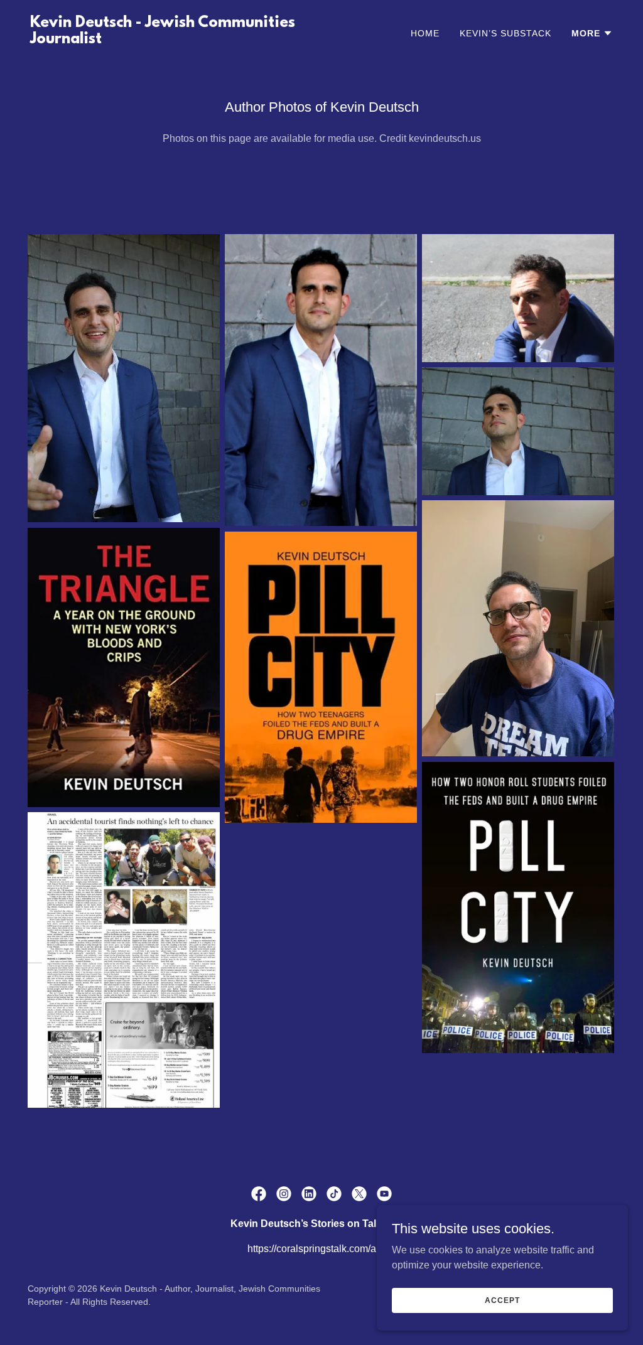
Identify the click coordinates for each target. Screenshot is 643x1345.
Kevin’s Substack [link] (505, 33)
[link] (170, 40)
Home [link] (425, 33)
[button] (592, 33)
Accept (502, 1299)
